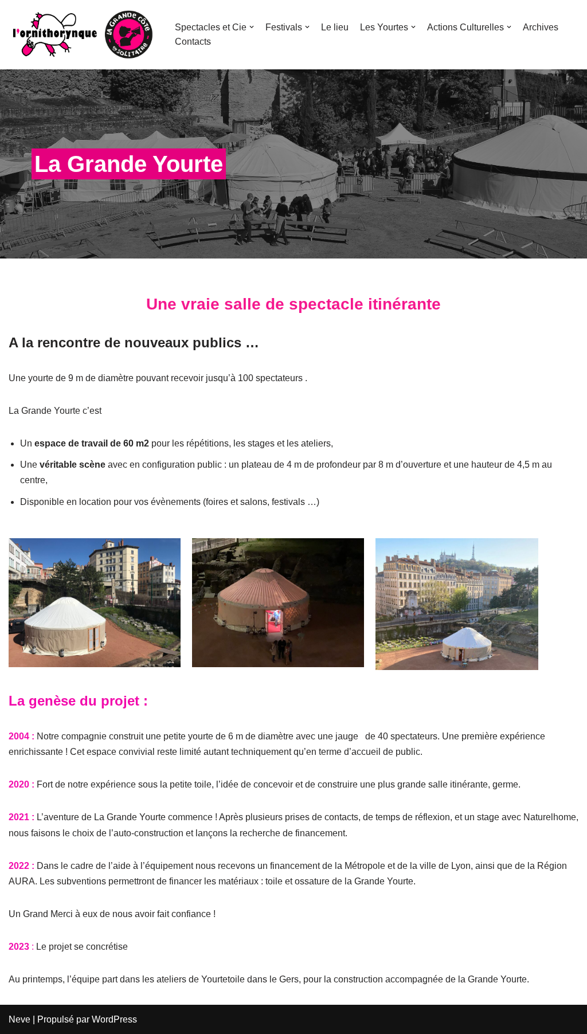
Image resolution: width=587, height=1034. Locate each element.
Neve (19, 1019)
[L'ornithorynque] (83, 34)
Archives (540, 27)
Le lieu (335, 27)
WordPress (114, 1019)
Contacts (193, 41)
